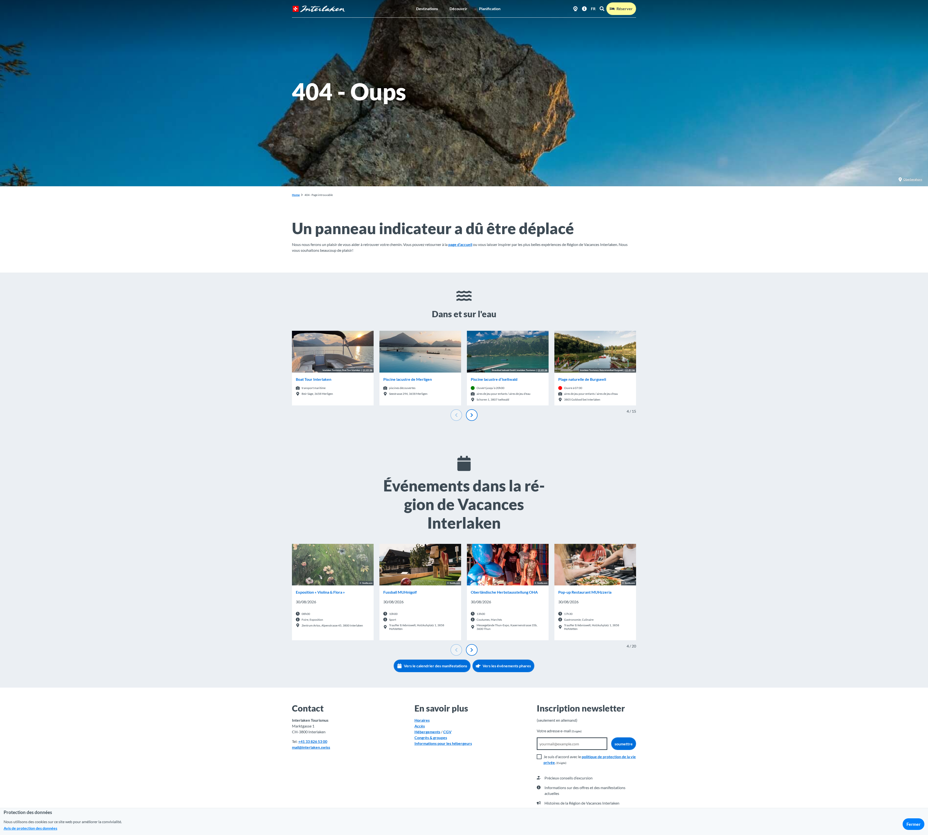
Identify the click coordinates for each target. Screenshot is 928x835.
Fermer (913, 824)
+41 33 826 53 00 (312, 741)
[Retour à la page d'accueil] (319, 9)
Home (296, 195)
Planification (489, 8)
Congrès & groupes (430, 737)
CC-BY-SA (367, 370)
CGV (447, 731)
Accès (419, 726)
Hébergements (427, 731)
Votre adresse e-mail (559, 730)
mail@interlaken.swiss (311, 747)
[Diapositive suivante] (472, 415)
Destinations (427, 8)
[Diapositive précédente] (456, 415)
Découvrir (458, 8)
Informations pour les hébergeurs (443, 743)
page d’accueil (460, 244)
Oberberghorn (912, 179)
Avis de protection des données (30, 828)
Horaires (422, 720)
